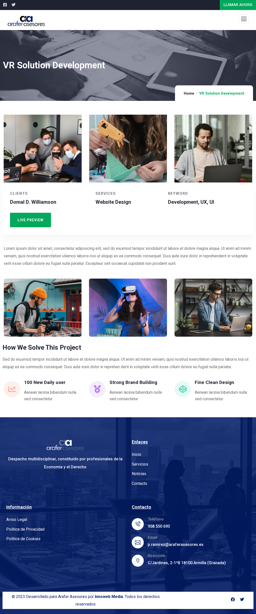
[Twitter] (242, 599)
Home (189, 93)
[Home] (65, 445)
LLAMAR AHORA (238, 5)
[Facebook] (233, 599)
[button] (250, 154)
